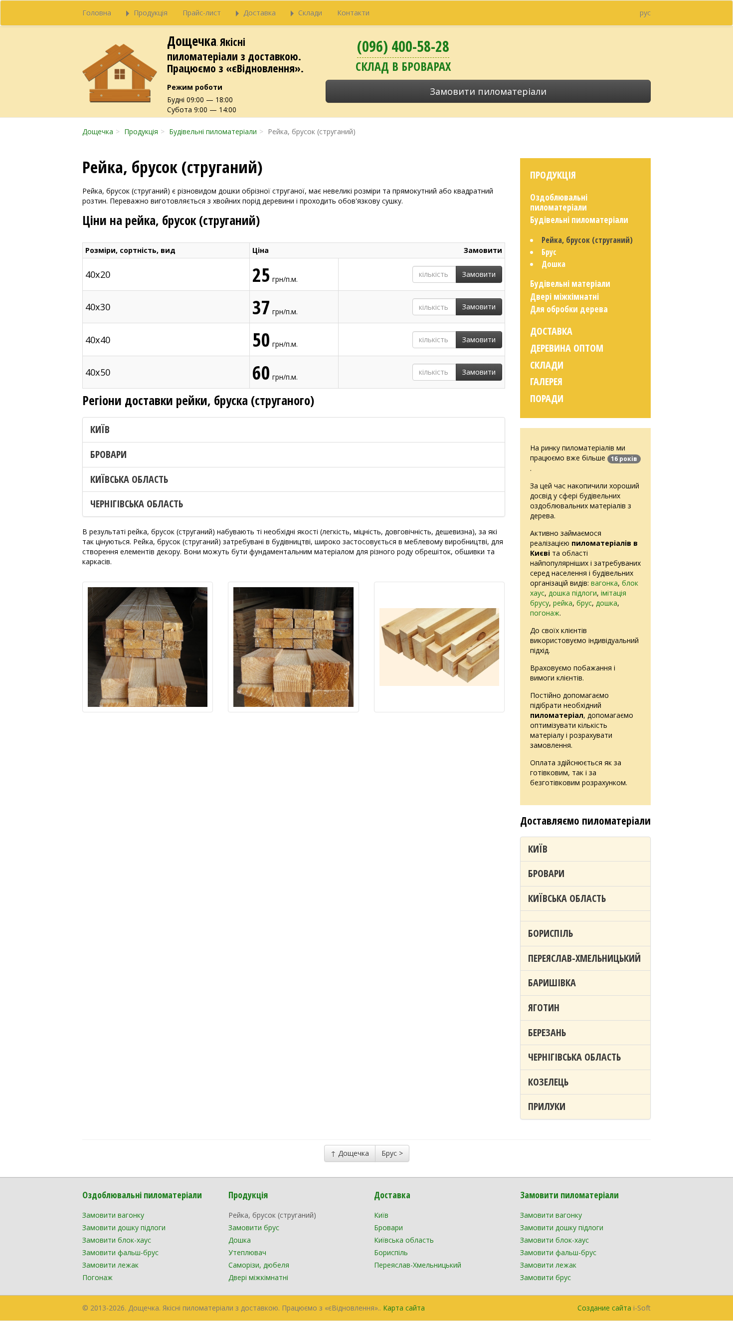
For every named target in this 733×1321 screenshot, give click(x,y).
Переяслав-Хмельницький (584, 958)
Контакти (353, 12)
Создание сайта (604, 1308)
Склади (546, 365)
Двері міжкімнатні (564, 296)
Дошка (553, 263)
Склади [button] (310, 12)
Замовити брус (253, 1227)
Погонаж (97, 1277)
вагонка (604, 583)
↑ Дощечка (350, 1153)
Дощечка (191, 41)
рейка (562, 603)
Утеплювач (247, 1252)
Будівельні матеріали (570, 283)
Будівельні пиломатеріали (579, 219)
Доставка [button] (259, 12)
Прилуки (546, 1106)
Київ (100, 429)
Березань (547, 1032)
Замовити (479, 274)
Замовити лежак (110, 1265)
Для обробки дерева (569, 309)
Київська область (129, 479)
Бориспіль (550, 933)
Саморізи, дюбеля (258, 1265)
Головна (96, 12)
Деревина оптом (566, 348)
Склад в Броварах (403, 66)
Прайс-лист (202, 12)
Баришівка (552, 982)
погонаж (544, 613)
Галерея (546, 381)
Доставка (551, 331)
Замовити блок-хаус (116, 1240)
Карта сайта (404, 1308)
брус (584, 603)
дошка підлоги (573, 593)
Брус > (392, 1153)
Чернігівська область (136, 503)
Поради (546, 398)
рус (645, 12)
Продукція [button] (151, 12)
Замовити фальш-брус (120, 1252)
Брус (549, 251)
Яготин (543, 1007)
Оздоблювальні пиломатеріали (558, 202)
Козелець (548, 1082)
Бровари (108, 454)
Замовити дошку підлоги (124, 1227)
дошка (606, 603)
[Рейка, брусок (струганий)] (147, 647)
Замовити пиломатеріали (488, 91)
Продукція (553, 175)
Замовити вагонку (113, 1215)
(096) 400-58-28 (403, 46)
